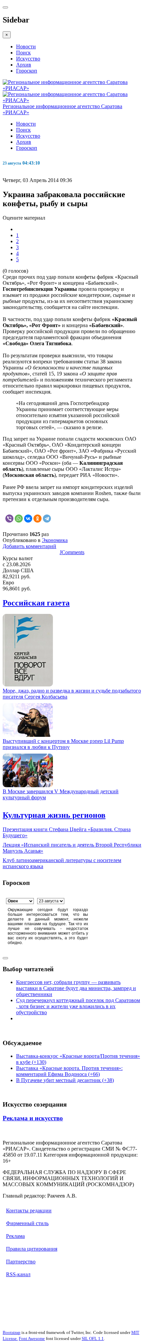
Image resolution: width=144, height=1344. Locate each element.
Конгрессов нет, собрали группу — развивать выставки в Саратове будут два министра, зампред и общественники (76, 988)
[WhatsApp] (19, 518)
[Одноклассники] (37, 518)
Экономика (55, 540)
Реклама (15, 1236)
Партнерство (20, 1261)
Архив (23, 65)
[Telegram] (47, 518)
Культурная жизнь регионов (54, 815)
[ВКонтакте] (28, 518)
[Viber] (9, 518)
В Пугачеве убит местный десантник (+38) (65, 1080)
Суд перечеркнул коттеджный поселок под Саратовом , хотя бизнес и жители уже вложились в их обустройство (78, 1006)
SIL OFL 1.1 (93, 1338)
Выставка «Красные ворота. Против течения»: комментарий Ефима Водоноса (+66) (69, 1071)
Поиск (23, 52)
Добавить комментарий (29, 546)
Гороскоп (26, 71)
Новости (26, 46)
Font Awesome (32, 1338)
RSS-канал (18, 1274)
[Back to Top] (5, 958)
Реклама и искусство (33, 1118)
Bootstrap (11, 1332)
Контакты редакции (29, 1210)
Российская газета (36, 602)
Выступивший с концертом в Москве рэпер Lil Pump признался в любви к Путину (63, 744)
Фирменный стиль (27, 1223)
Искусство (28, 58)
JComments (72, 552)
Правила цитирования (31, 1249)
